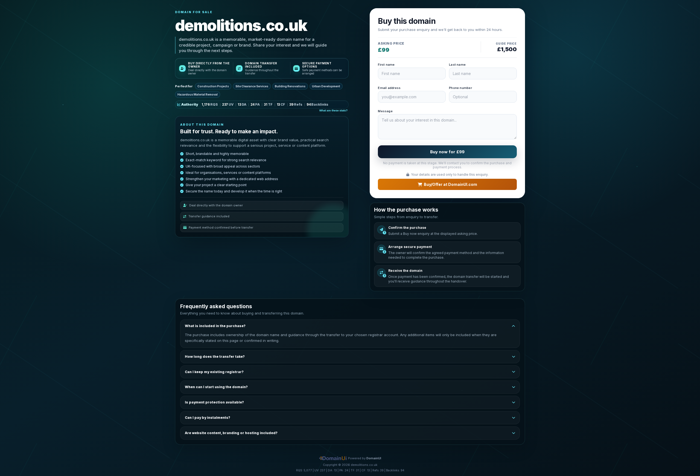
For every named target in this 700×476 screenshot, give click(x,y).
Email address (389, 88)
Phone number (460, 88)
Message (385, 111)
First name (386, 65)
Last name (457, 65)
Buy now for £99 (447, 151)
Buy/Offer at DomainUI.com (450, 184)
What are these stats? (333, 110)
